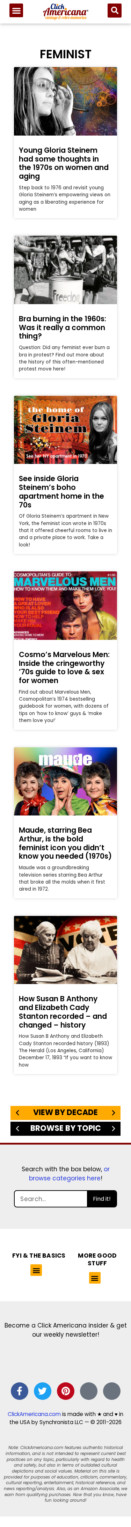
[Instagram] (88, 1391)
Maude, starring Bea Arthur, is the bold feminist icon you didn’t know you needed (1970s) (65, 843)
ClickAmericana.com (34, 1414)
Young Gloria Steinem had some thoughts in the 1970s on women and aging (64, 163)
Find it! (102, 1199)
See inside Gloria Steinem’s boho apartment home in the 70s (61, 491)
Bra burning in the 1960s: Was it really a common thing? (62, 327)
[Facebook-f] (19, 1391)
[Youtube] (112, 1391)
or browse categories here (69, 1173)
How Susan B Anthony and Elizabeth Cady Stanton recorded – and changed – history (63, 1012)
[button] (16, 10)
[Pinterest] (65, 1391)
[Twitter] (42, 1391)
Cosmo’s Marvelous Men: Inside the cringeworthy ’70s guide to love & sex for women (64, 667)
